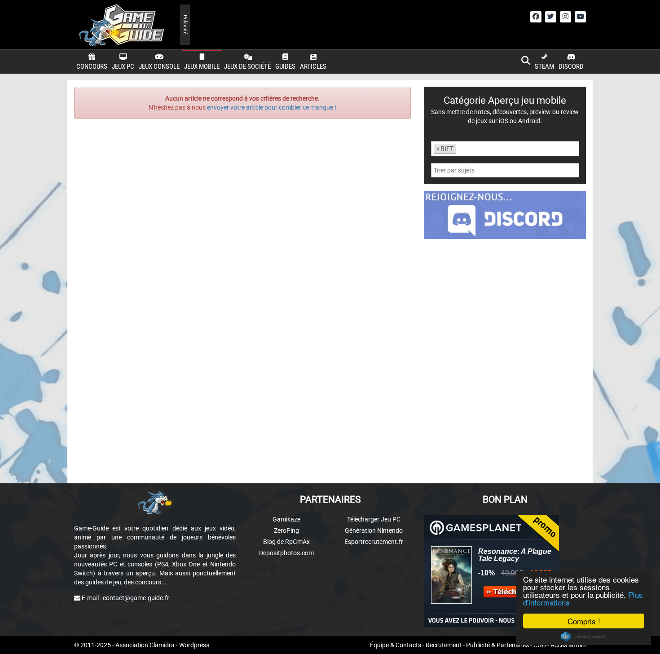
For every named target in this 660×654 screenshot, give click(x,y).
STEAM (544, 66)
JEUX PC (123, 66)
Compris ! (584, 621)
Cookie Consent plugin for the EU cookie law (583, 636)
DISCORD (571, 66)
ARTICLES (313, 66)
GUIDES (285, 66)
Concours (91, 66)
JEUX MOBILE (202, 66)
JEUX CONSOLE (159, 66)
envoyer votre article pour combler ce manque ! (271, 107)
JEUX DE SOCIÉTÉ (247, 66)
